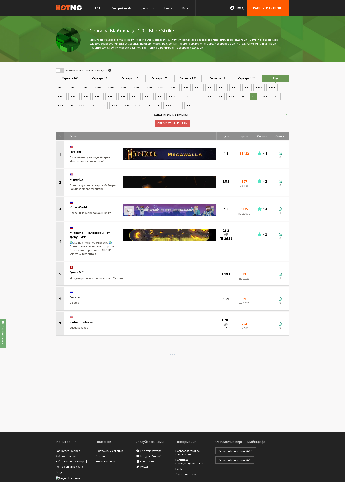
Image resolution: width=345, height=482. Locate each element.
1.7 (159, 78)
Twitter (144, 466)
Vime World (78, 207)
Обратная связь (185, 474)
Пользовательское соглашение (187, 452)
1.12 (246, 78)
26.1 (86, 87)
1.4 (148, 105)
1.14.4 (259, 87)
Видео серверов (106, 461)
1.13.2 (98, 96)
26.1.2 (61, 87)
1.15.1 (235, 87)
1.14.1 (74, 96)
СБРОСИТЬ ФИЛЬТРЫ (172, 123)
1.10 (196, 96)
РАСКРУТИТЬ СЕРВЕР (268, 8)
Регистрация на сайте (70, 466)
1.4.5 (137, 105)
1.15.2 (222, 87)
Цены (178, 469)
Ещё (275, 78)
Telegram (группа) (151, 451)
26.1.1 (74, 87)
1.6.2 (275, 96)
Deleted (76, 297)
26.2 (70, 78)
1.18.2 (161, 87)
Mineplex (76, 179)
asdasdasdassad (82, 322)
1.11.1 (148, 96)
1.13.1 (111, 96)
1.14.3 (272, 87)
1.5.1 (93, 105)
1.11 (160, 96)
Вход (240, 8)
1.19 (149, 87)
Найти (168, 8)
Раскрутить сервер (68, 451)
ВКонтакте (147, 461)
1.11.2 (135, 96)
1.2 (178, 105)
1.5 (103, 105)
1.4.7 (114, 105)
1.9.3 (219, 96)
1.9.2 (231, 96)
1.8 (217, 78)
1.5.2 (81, 105)
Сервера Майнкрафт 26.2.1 (236, 451)
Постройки (119, 8)
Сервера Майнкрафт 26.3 (235, 460)
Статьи (100, 456)
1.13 (123, 96)
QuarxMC (77, 272)
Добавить (147, 8)
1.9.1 (243, 96)
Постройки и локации (109, 451)
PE (97, 8)
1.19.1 (137, 87)
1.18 (186, 87)
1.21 (100, 78)
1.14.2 (61, 96)
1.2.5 (168, 105)
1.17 (210, 87)
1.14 (86, 96)
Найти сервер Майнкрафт (72, 461)
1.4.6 (126, 105)
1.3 (157, 105)
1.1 (188, 105)
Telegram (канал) (150, 456)
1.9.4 (208, 96)
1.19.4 (98, 87)
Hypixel (75, 152)
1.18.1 (174, 87)
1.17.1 (198, 87)
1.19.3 (111, 87)
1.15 (247, 87)
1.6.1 (60, 105)
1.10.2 (172, 96)
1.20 (188, 78)
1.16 (129, 78)
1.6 (71, 105)
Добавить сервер (67, 456)
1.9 (253, 96)
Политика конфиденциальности (189, 461)
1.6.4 (264, 96)
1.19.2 (124, 87)
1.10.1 (184, 96)
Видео (186, 8)
